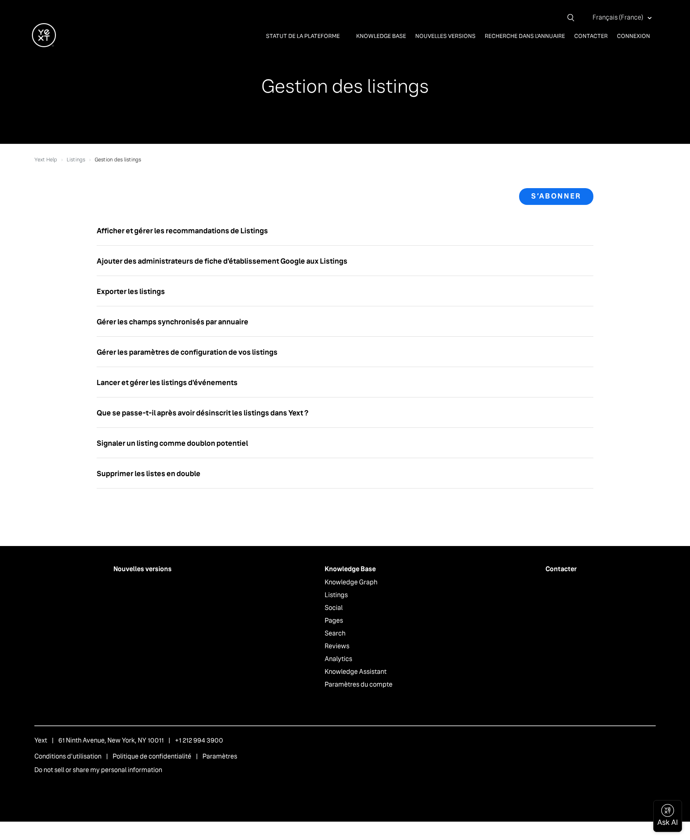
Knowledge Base (381, 36)
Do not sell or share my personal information (98, 770)
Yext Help (45, 159)
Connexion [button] (633, 36)
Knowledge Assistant (356, 671)
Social (334, 608)
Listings (76, 159)
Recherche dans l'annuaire (525, 36)
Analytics (338, 659)
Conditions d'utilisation (67, 756)
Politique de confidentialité (152, 756)
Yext (40, 740)
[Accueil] (44, 45)
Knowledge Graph (351, 582)
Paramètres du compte (359, 684)
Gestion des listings (118, 159)
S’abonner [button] (556, 196)
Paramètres (219, 756)
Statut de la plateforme (303, 36)
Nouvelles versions (445, 36)
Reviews (337, 646)
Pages (334, 620)
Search (335, 633)
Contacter (591, 36)
